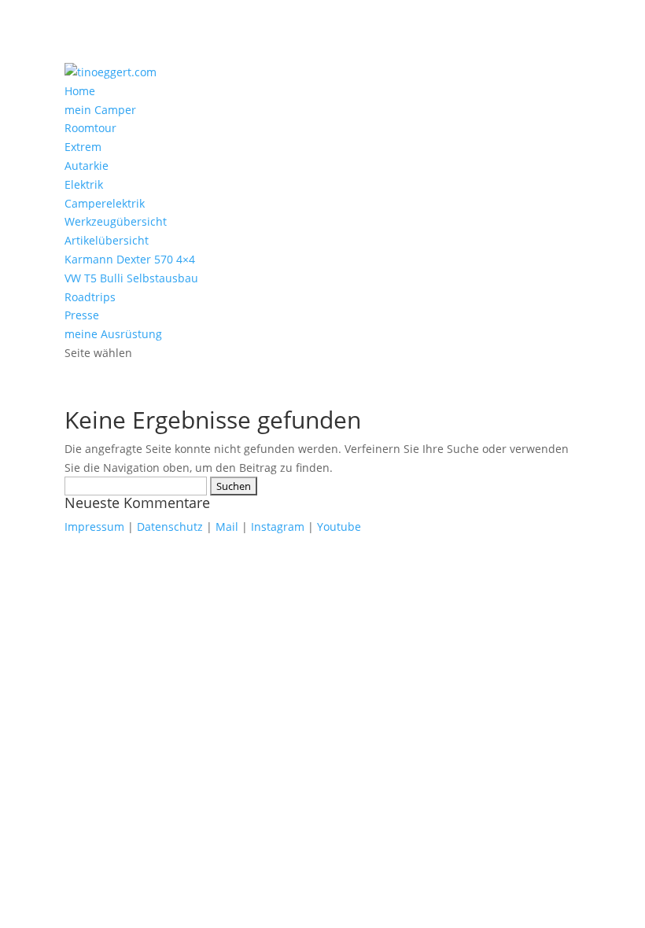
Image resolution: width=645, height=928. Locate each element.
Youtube (339, 526)
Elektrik (83, 184)
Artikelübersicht (106, 240)
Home (79, 90)
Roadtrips (90, 296)
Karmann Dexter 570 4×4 (129, 259)
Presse (81, 314)
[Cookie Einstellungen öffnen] (118, 650)
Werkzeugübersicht (115, 221)
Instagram (277, 526)
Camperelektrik (104, 203)
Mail (227, 526)
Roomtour (90, 127)
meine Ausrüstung (113, 333)
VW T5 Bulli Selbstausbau (131, 278)
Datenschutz (170, 526)
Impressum (94, 526)
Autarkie (86, 165)
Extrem (82, 146)
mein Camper (100, 109)
